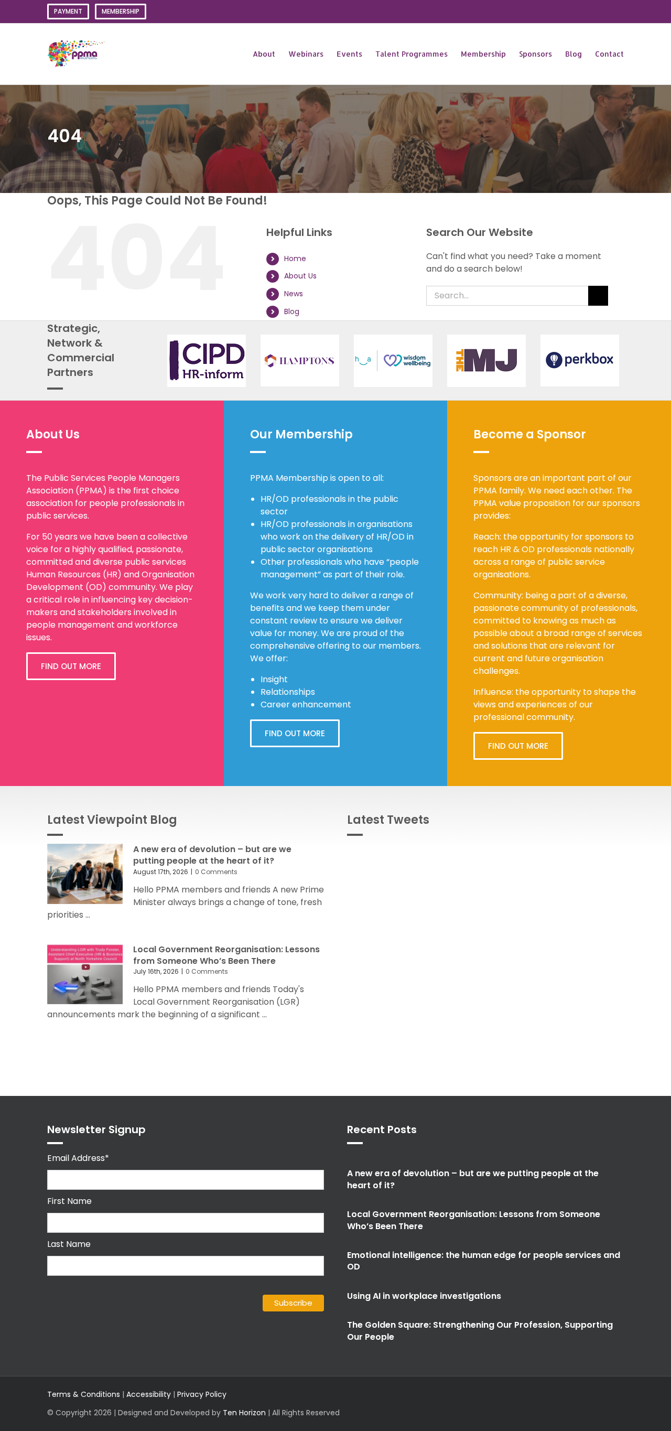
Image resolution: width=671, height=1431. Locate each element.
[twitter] (537, 1404)
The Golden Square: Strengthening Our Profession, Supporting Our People (480, 1330)
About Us (300, 276)
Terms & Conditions (83, 1394)
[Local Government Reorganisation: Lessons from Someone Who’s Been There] (85, 974)
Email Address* (78, 1158)
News (293, 293)
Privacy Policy (201, 1394)
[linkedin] (587, 1404)
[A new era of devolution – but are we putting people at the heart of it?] (85, 874)
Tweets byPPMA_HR (585, 856)
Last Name (69, 1244)
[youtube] (604, 1404)
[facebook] (570, 1404)
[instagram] (553, 1404)
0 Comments (216, 871)
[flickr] (621, 1404)
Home (295, 258)
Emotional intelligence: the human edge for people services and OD (483, 1261)
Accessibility (148, 1394)
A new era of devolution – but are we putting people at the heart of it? (212, 855)
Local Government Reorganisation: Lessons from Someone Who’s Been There (226, 955)
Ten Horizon (244, 1412)
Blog (291, 311)
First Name (69, 1201)
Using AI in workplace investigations (424, 1296)
